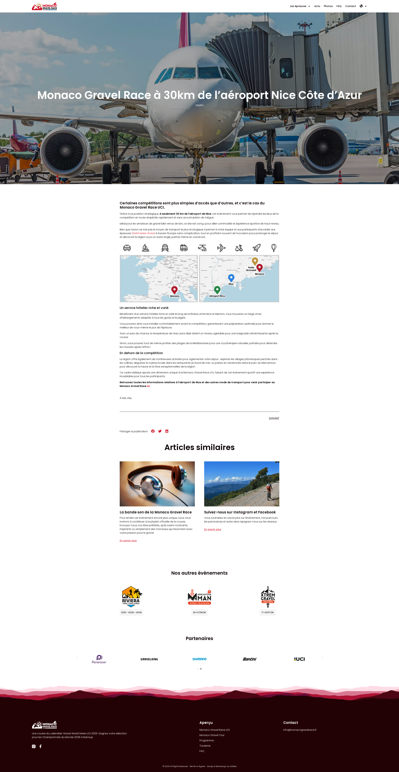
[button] (153, 431)
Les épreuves (298, 6)
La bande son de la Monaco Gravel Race (156, 512)
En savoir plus (128, 540)
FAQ (339, 6)
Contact (350, 6)
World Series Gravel (143, 233)
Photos (328, 6)
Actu (317, 6)
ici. (148, 386)
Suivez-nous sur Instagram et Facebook (240, 512)
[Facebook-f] (40, 746)
